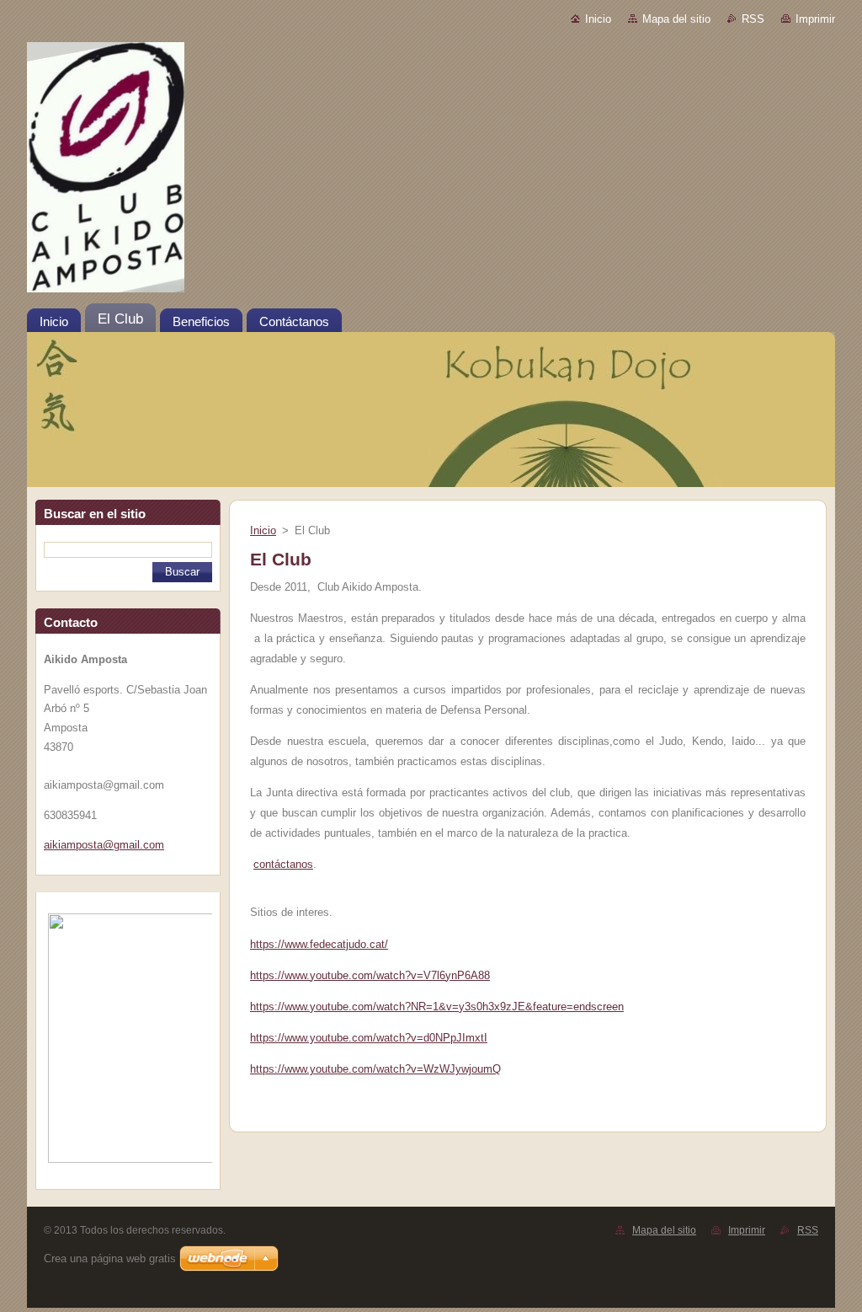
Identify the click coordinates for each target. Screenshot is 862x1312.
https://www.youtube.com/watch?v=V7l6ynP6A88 (370, 975)
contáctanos (283, 864)
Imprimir (815, 19)
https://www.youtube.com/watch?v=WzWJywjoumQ (375, 1069)
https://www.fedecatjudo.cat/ (319, 944)
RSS (753, 19)
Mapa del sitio (676, 19)
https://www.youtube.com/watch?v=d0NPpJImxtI (368, 1037)
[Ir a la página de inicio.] (431, 170)
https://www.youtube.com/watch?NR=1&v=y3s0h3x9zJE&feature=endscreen (437, 1006)
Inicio (598, 19)
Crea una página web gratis (110, 1258)
